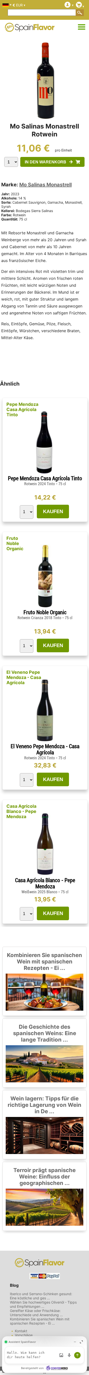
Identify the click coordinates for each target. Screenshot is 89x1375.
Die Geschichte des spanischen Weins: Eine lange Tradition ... (44, 1033)
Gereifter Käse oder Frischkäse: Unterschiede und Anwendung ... (36, 1313)
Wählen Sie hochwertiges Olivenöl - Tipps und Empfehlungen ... (43, 1304)
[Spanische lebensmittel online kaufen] (29, 28)
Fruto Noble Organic (14, 543)
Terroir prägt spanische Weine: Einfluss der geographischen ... (44, 1176)
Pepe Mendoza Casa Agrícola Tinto (22, 409)
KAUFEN (53, 511)
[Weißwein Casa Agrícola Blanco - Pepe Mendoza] (45, 875)
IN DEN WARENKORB (47, 162)
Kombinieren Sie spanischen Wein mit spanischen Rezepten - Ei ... (44, 961)
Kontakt (21, 1331)
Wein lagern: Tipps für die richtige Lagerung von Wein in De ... (44, 1104)
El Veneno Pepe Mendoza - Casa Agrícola (23, 677)
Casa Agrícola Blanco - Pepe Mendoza (21, 811)
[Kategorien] (81, 27)
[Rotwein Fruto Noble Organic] (45, 607)
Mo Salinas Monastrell (45, 185)
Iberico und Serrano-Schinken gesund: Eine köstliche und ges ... (41, 1296)
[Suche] (80, 12)
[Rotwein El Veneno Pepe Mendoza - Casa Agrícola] (45, 741)
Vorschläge (24, 1335)
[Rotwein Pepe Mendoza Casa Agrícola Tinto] (45, 473)
